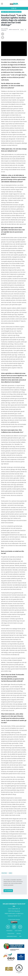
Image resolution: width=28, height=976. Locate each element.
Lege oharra (18, 930)
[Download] (2, 37)
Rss (20, 936)
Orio (14, 8)
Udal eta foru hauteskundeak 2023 (11, 12)
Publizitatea (10, 933)
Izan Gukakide (8, 890)
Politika (4, 873)
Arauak (19, 933)
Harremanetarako (12, 936)
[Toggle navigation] (2, 3)
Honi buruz (9, 930)
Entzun (22, 29)
